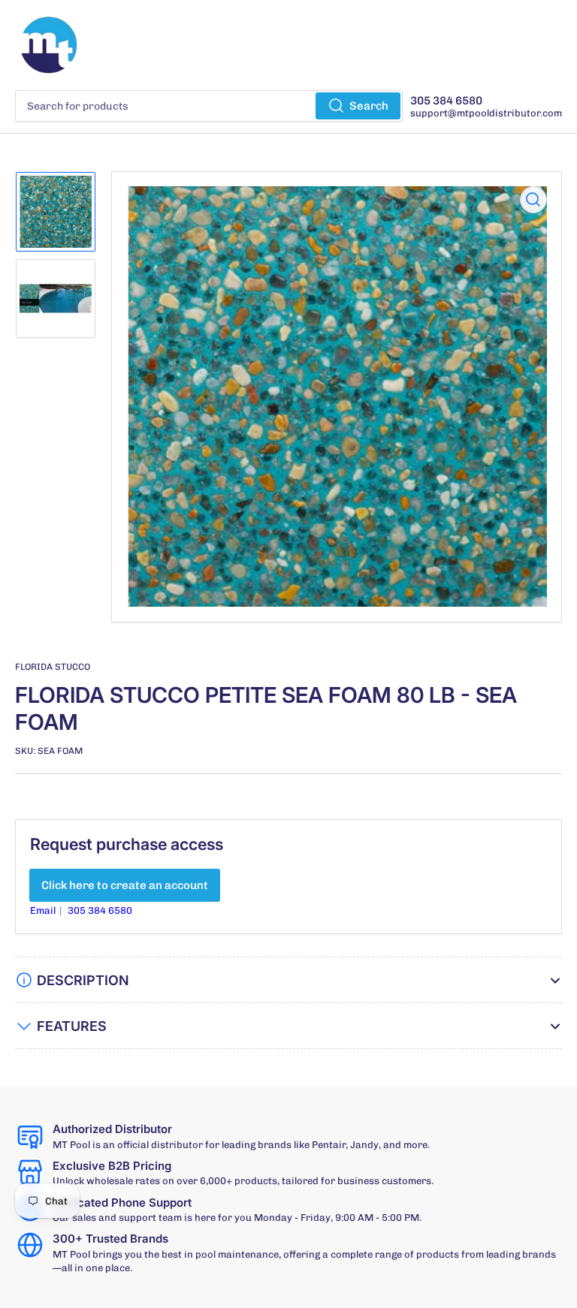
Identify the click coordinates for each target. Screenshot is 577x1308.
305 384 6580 (100, 910)
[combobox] (209, 106)
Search (368, 106)
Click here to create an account (124, 885)
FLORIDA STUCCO (52, 667)
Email (44, 910)
